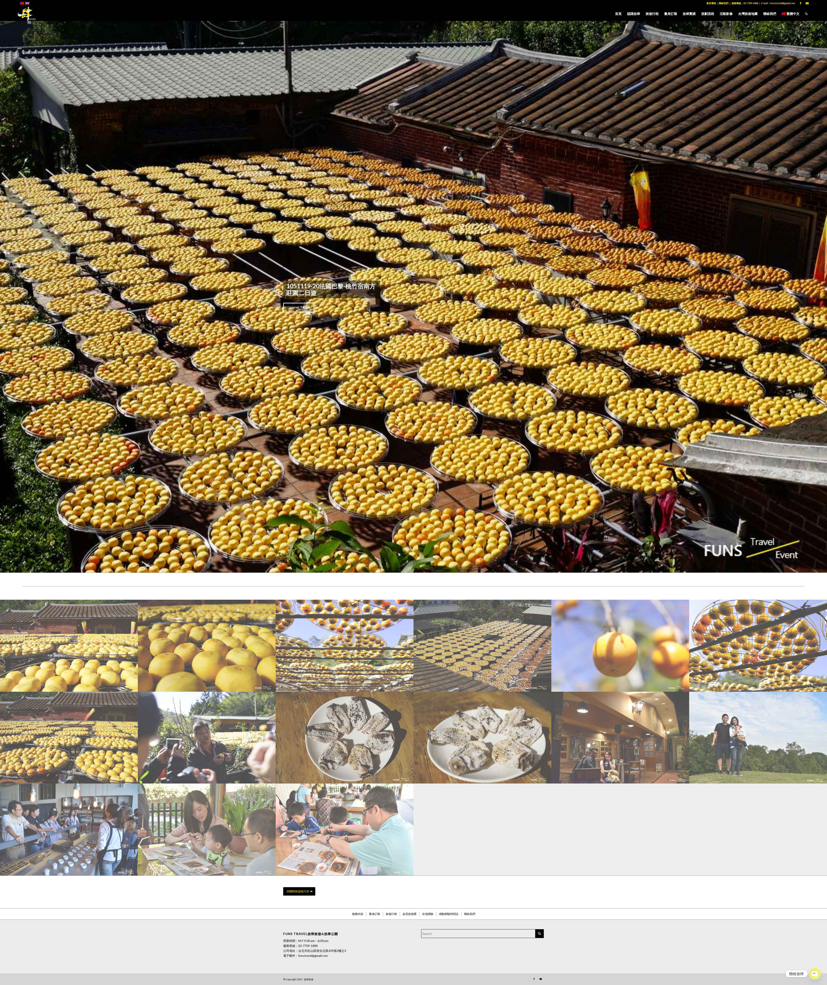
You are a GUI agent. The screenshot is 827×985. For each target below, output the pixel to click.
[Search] (806, 13)
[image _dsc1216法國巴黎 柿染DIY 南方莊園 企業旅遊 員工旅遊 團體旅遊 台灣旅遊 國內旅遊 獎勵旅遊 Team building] (758, 391)
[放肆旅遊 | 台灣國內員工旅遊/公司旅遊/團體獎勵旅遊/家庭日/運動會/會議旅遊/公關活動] (27, 13)
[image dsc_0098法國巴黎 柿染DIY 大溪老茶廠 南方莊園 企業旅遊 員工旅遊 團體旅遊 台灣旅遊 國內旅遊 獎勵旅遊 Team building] (345, 574)
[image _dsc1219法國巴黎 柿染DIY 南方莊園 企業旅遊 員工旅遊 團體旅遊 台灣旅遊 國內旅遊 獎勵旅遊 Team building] (207, 483)
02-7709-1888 (750, 3)
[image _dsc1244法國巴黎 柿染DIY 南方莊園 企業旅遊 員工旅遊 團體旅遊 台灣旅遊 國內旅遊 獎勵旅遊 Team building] (69, 483)
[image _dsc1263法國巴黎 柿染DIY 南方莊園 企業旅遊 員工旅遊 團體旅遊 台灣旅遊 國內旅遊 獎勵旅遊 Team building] (69, 391)
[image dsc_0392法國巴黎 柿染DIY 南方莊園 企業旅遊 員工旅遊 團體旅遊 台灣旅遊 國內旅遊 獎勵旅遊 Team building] (620, 483)
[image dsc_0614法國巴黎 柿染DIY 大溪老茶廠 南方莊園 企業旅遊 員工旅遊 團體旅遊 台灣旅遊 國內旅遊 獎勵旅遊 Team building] (69, 574)
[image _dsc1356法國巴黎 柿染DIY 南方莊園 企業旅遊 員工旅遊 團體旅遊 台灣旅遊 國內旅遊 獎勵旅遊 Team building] (345, 483)
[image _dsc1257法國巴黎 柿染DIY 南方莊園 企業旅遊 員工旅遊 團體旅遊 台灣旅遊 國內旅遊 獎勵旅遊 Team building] (207, 391)
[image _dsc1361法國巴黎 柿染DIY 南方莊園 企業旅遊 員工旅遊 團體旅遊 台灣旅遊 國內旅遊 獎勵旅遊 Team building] (620, 391)
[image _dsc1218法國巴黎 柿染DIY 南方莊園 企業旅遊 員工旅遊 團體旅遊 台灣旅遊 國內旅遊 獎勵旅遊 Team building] (345, 391)
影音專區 (711, 3)
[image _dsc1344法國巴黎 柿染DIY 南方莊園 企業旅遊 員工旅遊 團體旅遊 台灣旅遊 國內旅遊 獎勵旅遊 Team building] (482, 391)
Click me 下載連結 (298, 179)
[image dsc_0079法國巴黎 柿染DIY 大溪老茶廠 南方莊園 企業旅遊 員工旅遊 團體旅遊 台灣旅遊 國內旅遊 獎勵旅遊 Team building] (207, 574)
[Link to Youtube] (807, 3)
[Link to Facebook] (800, 3)
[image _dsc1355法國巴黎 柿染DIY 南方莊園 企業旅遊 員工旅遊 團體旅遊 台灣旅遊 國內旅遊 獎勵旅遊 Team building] (482, 483)
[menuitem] (618, 13)
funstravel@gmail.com (782, 3)
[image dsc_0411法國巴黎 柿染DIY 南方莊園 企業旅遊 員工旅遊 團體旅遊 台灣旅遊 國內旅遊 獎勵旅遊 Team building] (758, 483)
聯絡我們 (723, 3)
